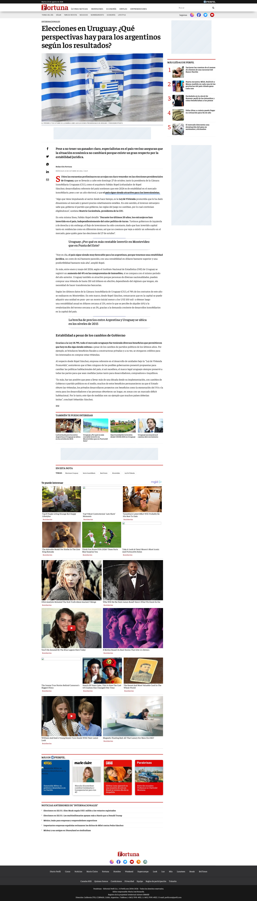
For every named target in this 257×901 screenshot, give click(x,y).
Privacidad (129, 881)
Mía (171, 871)
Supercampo (143, 871)
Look (155, 871)
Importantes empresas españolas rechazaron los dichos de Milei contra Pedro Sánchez (83, 825)
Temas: (59, 473)
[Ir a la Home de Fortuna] (54, 7)
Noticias (78, 871)
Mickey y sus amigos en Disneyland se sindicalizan (67, 830)
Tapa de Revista (70, 15)
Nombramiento (97, 15)
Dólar (58, 15)
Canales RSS (86, 881)
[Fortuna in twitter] (205, 15)
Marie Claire (92, 871)
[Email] (47, 179)
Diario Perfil (55, 871)
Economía (111, 9)
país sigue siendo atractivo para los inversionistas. (132, 192)
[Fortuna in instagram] (192, 15)
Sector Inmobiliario (89, 473)
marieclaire (87, 764)
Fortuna (105, 871)
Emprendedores (138, 9)
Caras (67, 871)
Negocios (84, 15)
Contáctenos (116, 881)
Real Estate (103, 473)
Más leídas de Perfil (180, 62)
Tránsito (173, 881)
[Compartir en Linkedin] (47, 171)
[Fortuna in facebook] (199, 15)
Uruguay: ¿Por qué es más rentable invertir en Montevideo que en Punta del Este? (109, 243)
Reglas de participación (156, 881)
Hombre (117, 871)
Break (192, 871)
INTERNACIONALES (50, 21)
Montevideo (116, 473)
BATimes (203, 871)
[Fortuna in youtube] (212, 15)
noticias (55, 764)
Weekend (129, 871)
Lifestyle (122, 15)
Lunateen (181, 871)
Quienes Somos (101, 881)
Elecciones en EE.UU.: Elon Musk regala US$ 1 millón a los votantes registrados (80, 810)
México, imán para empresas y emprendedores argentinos (70, 820)
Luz (163, 871)
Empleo (123, 9)
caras (118, 764)
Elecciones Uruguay (71, 473)
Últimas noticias (79, 9)
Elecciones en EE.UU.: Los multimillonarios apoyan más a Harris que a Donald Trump (83, 815)
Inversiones (97, 9)
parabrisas (149, 764)
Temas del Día (47, 15)
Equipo (140, 881)
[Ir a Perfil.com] (209, 2)
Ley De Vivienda (130, 473)
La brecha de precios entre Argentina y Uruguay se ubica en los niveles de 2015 (108, 321)
